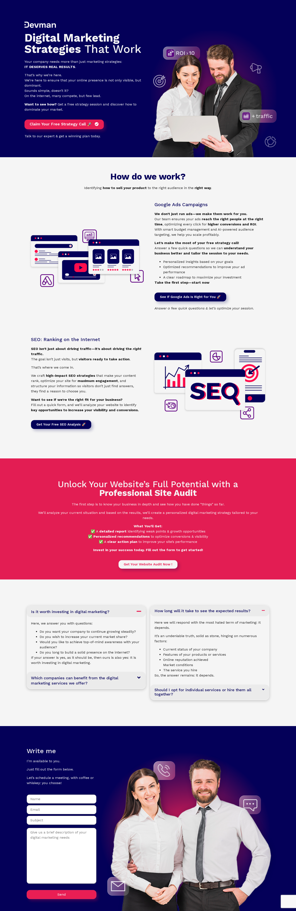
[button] (86, 611)
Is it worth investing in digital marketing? (70, 611)
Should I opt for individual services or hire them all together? (203, 692)
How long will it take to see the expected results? (202, 610)
